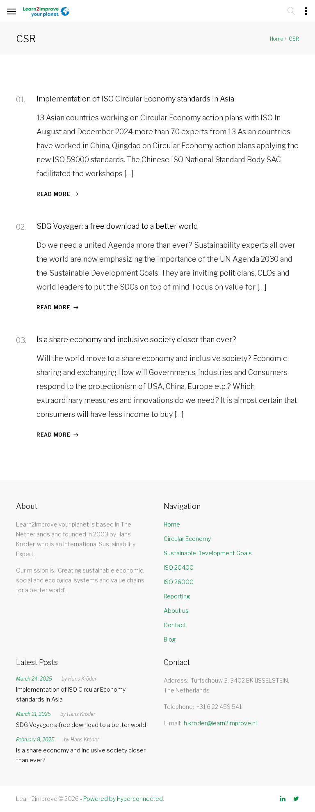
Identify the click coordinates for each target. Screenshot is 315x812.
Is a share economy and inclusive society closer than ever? (136, 339)
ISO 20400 (179, 567)
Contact (175, 624)
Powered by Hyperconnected (123, 798)
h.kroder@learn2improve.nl (220, 723)
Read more (53, 194)
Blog (170, 639)
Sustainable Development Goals (208, 553)
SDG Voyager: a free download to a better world (117, 226)
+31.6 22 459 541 (219, 706)
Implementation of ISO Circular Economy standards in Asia (135, 98)
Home (276, 39)
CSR (294, 39)
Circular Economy (187, 538)
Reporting (177, 596)
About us (176, 610)
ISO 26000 (179, 581)
